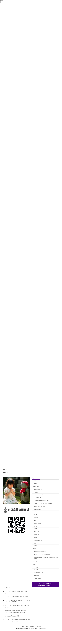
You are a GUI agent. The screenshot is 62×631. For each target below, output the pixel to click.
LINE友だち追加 (37, 578)
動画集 (35, 537)
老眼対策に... (37, 543)
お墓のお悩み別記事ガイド (40, 551)
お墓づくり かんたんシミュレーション (43, 503)
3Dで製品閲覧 (38, 497)
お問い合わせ (6, 472)
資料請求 (36, 567)
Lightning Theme (30, 628)
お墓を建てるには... (38, 489)
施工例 (36, 492)
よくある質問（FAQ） (39, 572)
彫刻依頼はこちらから (40, 512)
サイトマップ (37, 534)
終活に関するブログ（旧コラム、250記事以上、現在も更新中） (46, 558)
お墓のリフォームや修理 (39, 506)
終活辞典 (35, 546)
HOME (34, 480)
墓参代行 (36, 520)
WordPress (23, 628)
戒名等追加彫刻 (37, 509)
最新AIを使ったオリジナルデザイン (43, 500)
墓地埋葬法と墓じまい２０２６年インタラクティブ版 (16, 596)
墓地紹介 (36, 570)
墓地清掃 (36, 517)
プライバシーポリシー (39, 531)
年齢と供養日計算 (38, 540)
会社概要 (35, 529)
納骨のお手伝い (37, 523)
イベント (35, 483)
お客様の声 (36, 575)
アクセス (5, 469)
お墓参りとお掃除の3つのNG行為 (12, 616)
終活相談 (35, 526)
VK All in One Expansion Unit (40, 628)
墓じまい (36, 514)
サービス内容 (36, 486)
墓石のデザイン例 (39, 495)
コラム (34, 548)
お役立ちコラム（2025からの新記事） (42, 554)
